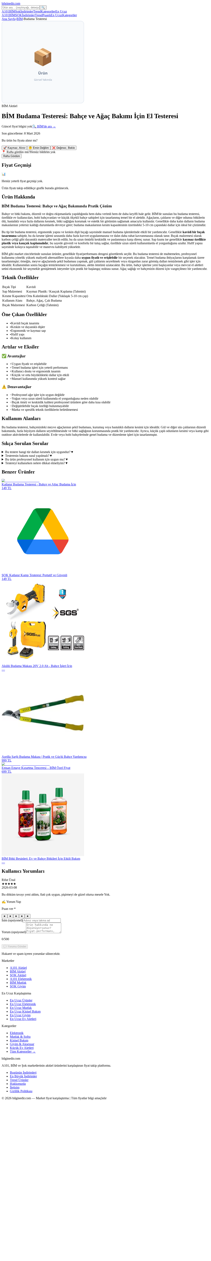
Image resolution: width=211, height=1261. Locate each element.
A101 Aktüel (18, 967)
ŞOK (18, 15)
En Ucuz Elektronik (23, 1004)
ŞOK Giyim (18, 986)
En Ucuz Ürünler (21, 1000)
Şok (17, 11)
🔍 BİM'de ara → (44, 126)
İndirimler (26, 11)
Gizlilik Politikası (21, 1091)
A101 (5, 11)
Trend (37, 11)
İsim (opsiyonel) (12, 920)
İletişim (14, 1087)
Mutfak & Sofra (20, 1036)
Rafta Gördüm (11, 156)
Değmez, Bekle (63, 147)
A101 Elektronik (21, 979)
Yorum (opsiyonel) (14, 932)
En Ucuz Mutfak (21, 1008)
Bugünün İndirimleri (23, 1072)
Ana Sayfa (8, 19)
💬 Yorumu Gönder (14, 946)
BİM (12, 11)
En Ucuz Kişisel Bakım (25, 1011)
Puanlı (46, 15)
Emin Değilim (39, 147)
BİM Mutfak (18, 982)
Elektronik (16, 1033)
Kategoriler (48, 11)
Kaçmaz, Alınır (14, 147)
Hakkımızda (18, 1083)
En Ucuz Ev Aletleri (23, 1019)
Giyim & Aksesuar (22, 1044)
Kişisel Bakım (19, 1040)
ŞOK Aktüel (18, 975)
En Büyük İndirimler (23, 1076)
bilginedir (11, 3)
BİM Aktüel (18, 971)
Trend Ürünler (19, 1080)
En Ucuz (61, 11)
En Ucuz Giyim (20, 1015)
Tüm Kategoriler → (23, 1051)
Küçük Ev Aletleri (22, 1048)
